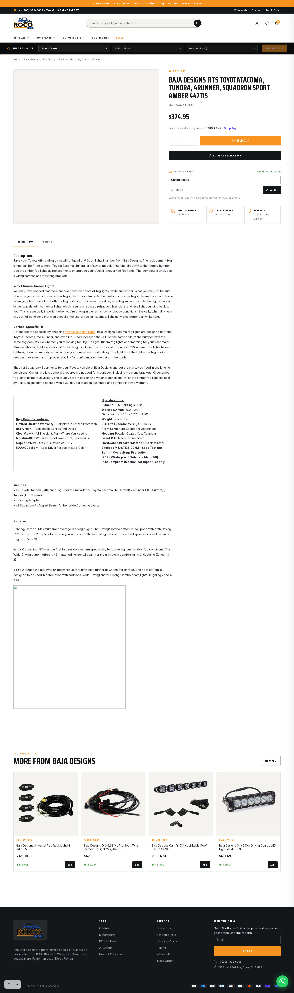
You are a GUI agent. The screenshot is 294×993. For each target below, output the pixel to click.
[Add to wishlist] (72, 778)
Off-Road (19, 37)
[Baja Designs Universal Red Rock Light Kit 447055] (46, 804)
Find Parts (272, 48)
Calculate (272, 190)
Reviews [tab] (47, 241)
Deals (119, 37)
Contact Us (164, 928)
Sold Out (242, 140)
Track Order (273, 10)
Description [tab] (25, 241)
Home (17, 59)
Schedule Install (167, 934)
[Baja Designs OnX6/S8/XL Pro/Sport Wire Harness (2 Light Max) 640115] (113, 804)
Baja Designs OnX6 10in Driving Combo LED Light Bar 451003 (247, 847)
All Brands (105, 947)
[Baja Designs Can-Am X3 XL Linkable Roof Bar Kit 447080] (181, 804)
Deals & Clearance (111, 954)
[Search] (197, 23)
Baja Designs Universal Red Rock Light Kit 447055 (43, 847)
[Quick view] (72, 788)
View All (270, 760)
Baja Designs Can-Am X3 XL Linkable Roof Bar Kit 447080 (179, 847)
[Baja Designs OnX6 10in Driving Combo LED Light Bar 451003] (248, 804)
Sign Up (247, 951)
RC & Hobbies (100, 37)
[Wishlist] (266, 23)
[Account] (257, 23)
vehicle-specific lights (80, 332)
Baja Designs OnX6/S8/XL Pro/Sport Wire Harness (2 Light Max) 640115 (111, 847)
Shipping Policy (167, 941)
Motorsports (71, 37)
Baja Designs (31, 59)
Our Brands (44, 37)
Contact (256, 10)
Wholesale (241, 10)
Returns (162, 947)
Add (70, 865)
